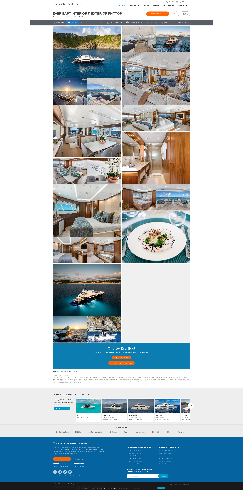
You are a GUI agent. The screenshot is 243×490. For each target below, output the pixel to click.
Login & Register (183, 2)
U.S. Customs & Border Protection (68, 371)
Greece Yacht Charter (134, 458)
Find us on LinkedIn (70, 472)
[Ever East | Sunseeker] (87, 51)
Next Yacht (184, 14)
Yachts (122, 5)
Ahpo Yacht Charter (165, 464)
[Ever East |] (70, 91)
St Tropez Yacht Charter (135, 450)
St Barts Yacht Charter (135, 456)
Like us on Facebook (55, 472)
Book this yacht (158, 14)
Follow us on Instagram (65, 472)
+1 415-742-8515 (79, 466)
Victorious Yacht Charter (166, 456)
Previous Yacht (176, 13)
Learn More (135, 488)
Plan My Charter (62, 459)
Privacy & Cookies (184, 484)
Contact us (79, 459)
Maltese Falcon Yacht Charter (167, 450)
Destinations (135, 5)
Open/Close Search (187, 5)
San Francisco (78, 464)
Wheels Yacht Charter (165, 453)
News (146, 5)
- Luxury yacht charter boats (74, 4)
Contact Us (56, 476)
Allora (159, 415)
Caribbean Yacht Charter (135, 464)
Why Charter (168, 5)
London (56, 464)
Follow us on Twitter (60, 472)
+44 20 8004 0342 (61, 466)
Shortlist (171, 2)
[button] (191, 406)
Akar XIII (106, 415)
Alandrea (133, 415)
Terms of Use (173, 484)
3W (78, 415)
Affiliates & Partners (79, 476)
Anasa (184, 415)
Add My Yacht (66, 476)
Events (156, 5)
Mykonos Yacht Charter (135, 461)
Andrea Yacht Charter (165, 458)
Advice (181, 5)
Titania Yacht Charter (165, 461)
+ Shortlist (182, 22)
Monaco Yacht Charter (134, 453)
